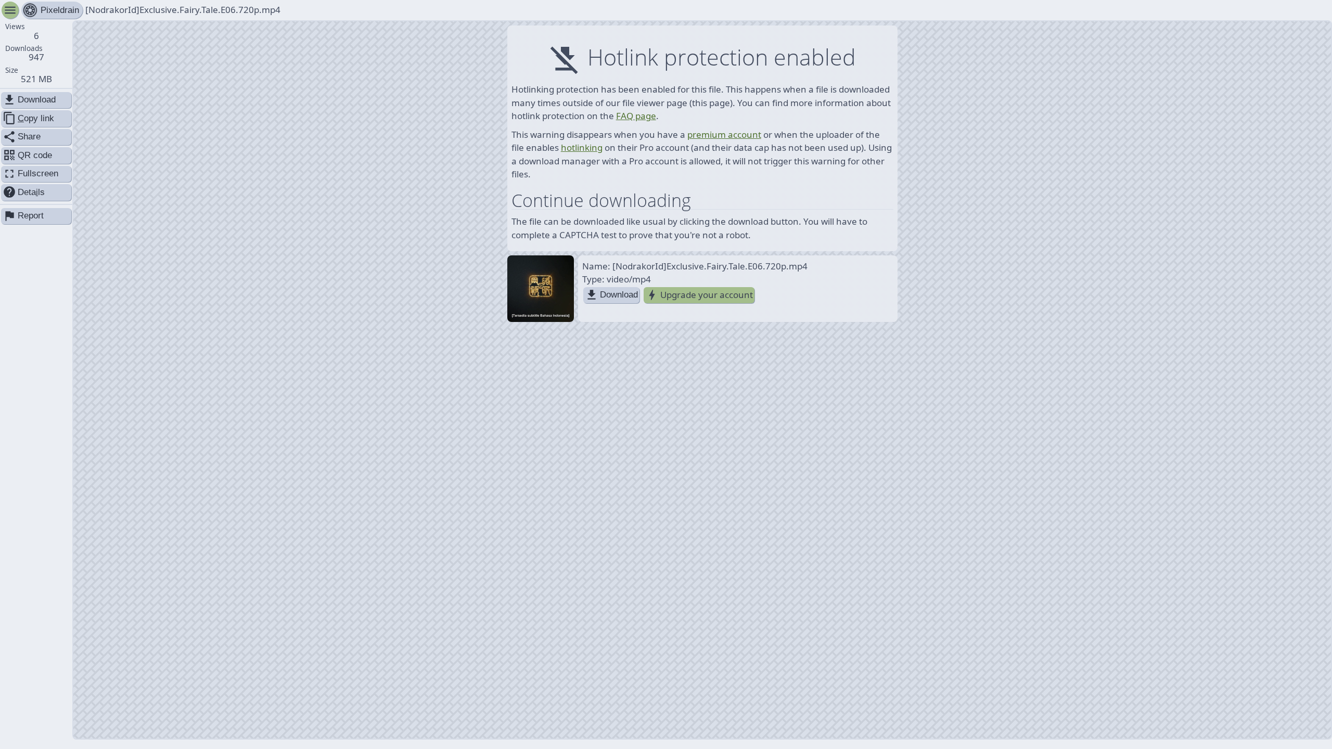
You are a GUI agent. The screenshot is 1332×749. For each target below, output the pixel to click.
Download (611, 295)
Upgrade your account (699, 295)
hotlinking (582, 147)
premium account (724, 134)
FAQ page (636, 116)
